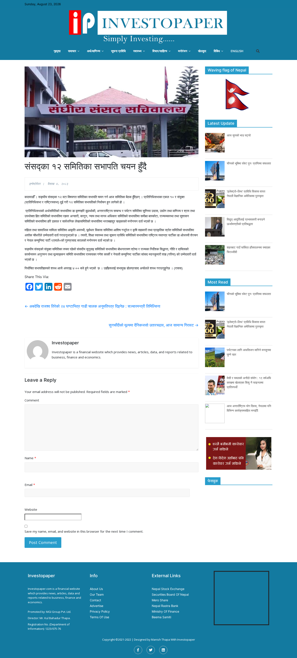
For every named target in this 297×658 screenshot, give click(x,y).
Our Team (97, 594)
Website (31, 509)
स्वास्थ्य (137, 51)
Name (30, 458)
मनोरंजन (182, 51)
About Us (96, 589)
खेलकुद (202, 51)
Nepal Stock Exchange (168, 589)
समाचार (72, 51)
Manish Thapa (160, 639)
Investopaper (186, 639)
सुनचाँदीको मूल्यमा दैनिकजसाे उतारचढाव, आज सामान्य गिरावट (154, 325)
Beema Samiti (161, 617)
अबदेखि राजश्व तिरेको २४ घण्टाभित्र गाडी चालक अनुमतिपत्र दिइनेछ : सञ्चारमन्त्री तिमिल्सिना (92, 306)
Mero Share (160, 600)
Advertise (96, 606)
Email (30, 484)
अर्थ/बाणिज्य (93, 51)
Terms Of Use (99, 617)
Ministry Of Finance (165, 611)
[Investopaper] (148, 27)
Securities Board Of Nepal (170, 594)
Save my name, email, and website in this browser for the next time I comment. (84, 531)
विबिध (217, 51)
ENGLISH (237, 51)
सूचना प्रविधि (118, 51)
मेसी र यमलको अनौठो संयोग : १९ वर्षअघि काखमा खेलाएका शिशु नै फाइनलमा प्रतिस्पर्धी (249, 382)
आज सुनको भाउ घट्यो (239, 135)
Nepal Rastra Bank (165, 606)
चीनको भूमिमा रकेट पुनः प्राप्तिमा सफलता (249, 163)
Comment (32, 400)
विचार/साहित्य (159, 51)
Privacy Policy (100, 611)
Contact (95, 600)
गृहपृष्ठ (57, 51)
